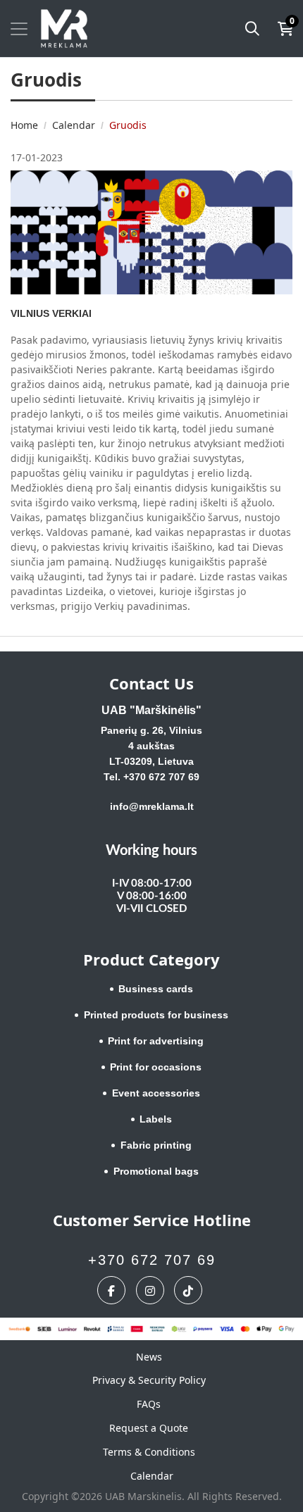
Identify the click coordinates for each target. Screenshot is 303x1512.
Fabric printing (156, 1145)
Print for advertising (156, 1040)
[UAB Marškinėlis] (64, 28)
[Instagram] (152, 1290)
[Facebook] (113, 1290)
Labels (156, 1119)
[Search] (252, 28)
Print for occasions (156, 1067)
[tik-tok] (190, 1290)
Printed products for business (156, 1014)
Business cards (155, 988)
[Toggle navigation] (19, 28)
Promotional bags (156, 1171)
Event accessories (156, 1093)
